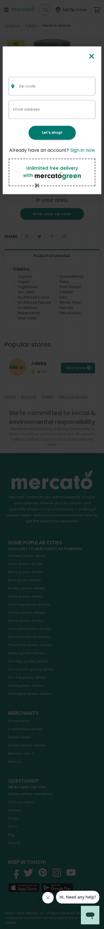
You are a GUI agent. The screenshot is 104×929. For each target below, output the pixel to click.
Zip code (27, 86)
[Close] (91, 57)
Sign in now (82, 150)
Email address (26, 109)
